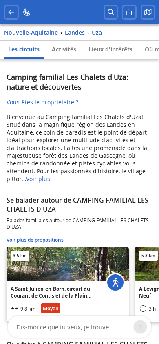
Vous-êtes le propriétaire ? (42, 102)
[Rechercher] (111, 12)
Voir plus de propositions (35, 239)
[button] (148, 12)
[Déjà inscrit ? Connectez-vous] (129, 12)
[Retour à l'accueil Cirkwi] (27, 12)
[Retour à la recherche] (11, 12)
